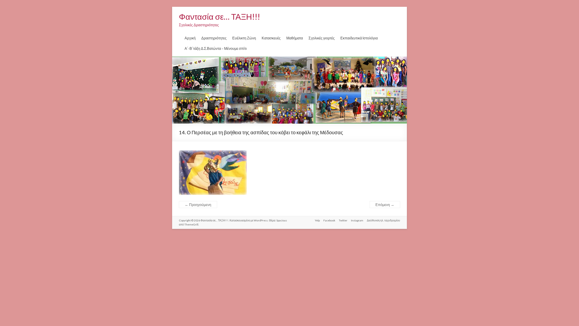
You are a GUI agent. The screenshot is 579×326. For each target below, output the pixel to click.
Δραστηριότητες (214, 38)
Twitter (343, 220)
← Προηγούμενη (198, 204)
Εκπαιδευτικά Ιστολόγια (359, 38)
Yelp (317, 220)
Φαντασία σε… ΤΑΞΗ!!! (219, 17)
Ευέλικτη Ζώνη (244, 38)
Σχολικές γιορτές (321, 38)
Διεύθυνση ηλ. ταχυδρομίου (383, 220)
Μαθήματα (294, 38)
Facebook (329, 220)
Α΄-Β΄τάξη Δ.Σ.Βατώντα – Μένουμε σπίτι (216, 48)
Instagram (357, 220)
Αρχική (190, 38)
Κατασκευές (271, 38)
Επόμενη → (384, 204)
